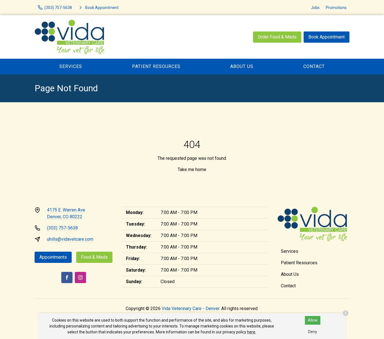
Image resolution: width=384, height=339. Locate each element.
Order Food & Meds (277, 37)
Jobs (315, 7)
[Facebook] (67, 277)
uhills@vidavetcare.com (70, 239)
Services (70, 66)
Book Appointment (326, 37)
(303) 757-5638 (62, 228)
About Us (241, 66)
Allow (313, 320)
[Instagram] (80, 277)
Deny (312, 331)
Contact (314, 66)
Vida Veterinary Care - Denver (190, 308)
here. (251, 332)
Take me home (192, 169)
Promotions (336, 7)
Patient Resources (156, 66)
